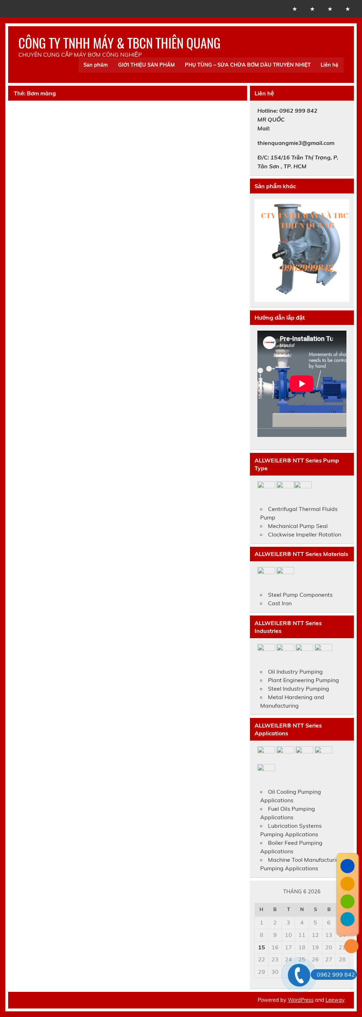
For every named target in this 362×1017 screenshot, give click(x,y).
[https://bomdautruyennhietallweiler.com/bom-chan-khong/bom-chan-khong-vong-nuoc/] (302, 250)
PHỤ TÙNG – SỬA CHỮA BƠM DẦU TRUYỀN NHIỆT (248, 65)
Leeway (335, 1000)
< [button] (263, 248)
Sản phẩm (95, 65)
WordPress (301, 1000)
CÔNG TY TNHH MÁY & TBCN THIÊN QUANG (119, 42)
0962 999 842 (336, 974)
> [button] (340, 248)
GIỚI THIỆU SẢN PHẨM (146, 65)
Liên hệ (329, 65)
